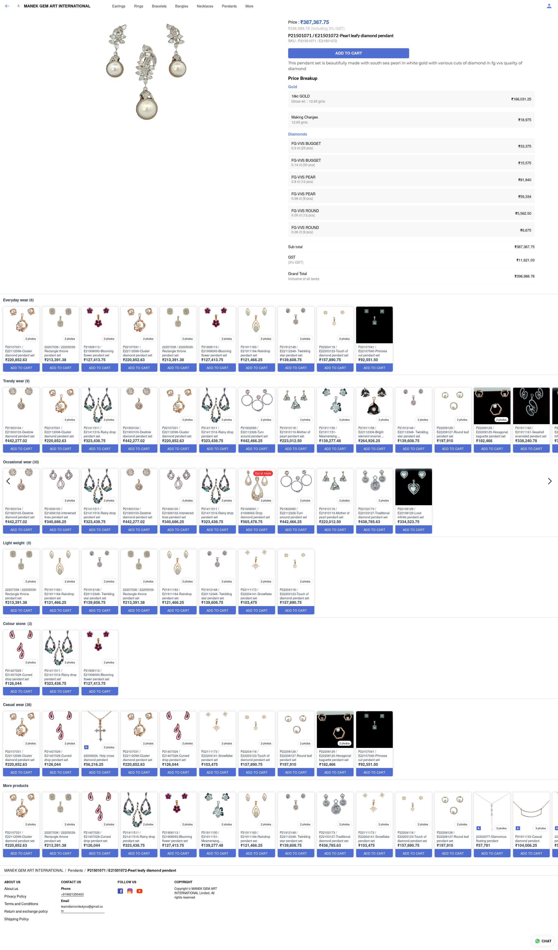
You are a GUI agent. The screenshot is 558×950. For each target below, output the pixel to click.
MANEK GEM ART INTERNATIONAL (57, 6)
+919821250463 (72, 894)
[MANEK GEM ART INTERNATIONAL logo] (18, 6)
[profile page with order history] (549, 6)
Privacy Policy (15, 896)
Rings (138, 6)
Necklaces (205, 6)
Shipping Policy (16, 919)
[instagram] (129, 891)
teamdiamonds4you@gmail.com (82, 908)
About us (11, 888)
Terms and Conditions (21, 903)
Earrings (118, 6)
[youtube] (139, 891)
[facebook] (120, 891)
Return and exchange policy (26, 911)
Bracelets (159, 6)
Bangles (181, 6)
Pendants (229, 6)
